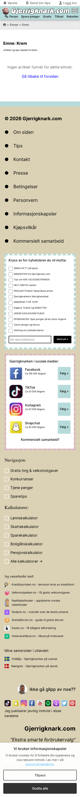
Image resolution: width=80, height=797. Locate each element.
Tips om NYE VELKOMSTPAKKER (31, 279)
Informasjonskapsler (35, 213)
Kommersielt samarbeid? (40, 439)
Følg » (64, 373)
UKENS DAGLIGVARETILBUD (29, 313)
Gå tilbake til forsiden (40, 76)
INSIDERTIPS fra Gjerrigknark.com (32, 274)
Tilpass (40, 775)
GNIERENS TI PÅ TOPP (26, 302)
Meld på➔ (62, 339)
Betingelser (25, 186)
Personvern (25, 200)
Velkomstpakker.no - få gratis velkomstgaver (41, 592)
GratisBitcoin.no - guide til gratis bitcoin (38, 620)
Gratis (47, 16)
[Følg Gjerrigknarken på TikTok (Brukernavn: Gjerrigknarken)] (7, 703)
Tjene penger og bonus (27, 324)
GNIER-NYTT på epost (26, 268)
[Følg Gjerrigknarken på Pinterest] (72, 703)
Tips (18, 145)
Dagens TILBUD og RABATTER (30, 307)
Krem (25, 24)
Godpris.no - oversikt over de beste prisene (40, 612)
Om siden (23, 132)
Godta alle (40, 788)
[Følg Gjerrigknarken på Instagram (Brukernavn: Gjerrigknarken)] (24, 703)
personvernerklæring (39, 764)
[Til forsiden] (5, 11)
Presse (20, 173)
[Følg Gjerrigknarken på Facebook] (32, 703)
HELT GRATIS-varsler (25, 285)
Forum (13, 16)
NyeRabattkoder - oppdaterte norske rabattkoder (36, 602)
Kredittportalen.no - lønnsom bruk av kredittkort (43, 584)
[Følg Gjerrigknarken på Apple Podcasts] (56, 703)
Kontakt (21, 159)
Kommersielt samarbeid (38, 241)
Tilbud (59, 16)
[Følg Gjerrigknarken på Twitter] (64, 703)
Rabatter (73, 16)
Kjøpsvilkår (25, 227)
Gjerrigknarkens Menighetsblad (31, 296)
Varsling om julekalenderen (29, 330)
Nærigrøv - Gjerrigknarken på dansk (34, 666)
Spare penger (30, 16)
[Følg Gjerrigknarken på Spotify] (48, 703)
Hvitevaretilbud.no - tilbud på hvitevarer (38, 636)
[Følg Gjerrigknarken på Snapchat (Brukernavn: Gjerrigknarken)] (16, 703)
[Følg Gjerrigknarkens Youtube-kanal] (40, 703)
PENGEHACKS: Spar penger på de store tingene (40, 319)
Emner (14, 24)
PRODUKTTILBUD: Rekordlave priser (33, 290)
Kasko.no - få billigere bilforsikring (34, 628)
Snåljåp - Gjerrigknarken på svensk (34, 659)
